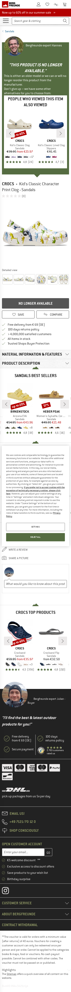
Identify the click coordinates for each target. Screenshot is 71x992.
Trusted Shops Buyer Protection (29, 344)
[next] (60, 133)
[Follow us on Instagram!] (8, 891)
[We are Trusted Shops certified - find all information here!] (41, 750)
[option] (35, 232)
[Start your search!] (65, 21)
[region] (35, 496)
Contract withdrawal (20, 925)
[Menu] (6, 20)
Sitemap (11, 974)
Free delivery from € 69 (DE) (26, 325)
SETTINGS (35, 527)
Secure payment (23, 749)
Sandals (9, 31)
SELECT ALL (35, 537)
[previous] (10, 133)
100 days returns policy (23, 329)
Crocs (8, 183)
